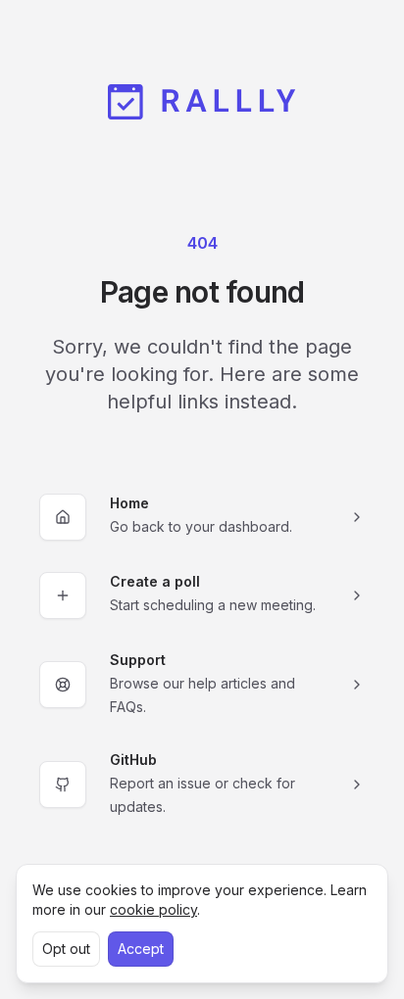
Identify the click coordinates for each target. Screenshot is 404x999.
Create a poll (155, 581)
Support (138, 659)
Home (129, 503)
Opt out (66, 948)
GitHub (133, 759)
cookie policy (153, 909)
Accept (141, 948)
